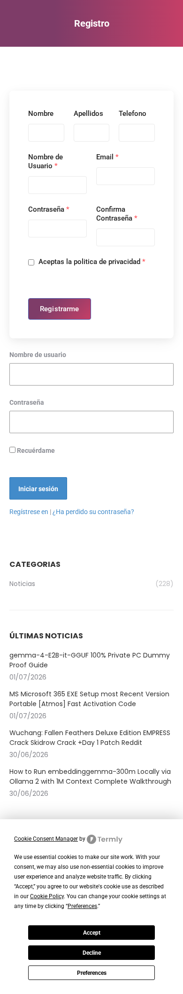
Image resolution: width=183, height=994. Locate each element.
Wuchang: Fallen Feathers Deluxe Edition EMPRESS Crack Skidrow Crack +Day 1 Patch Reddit (89, 737)
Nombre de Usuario (45, 161)
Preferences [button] (82, 906)
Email (107, 157)
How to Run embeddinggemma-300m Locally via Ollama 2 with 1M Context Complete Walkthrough (90, 776)
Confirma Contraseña (116, 213)
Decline (92, 953)
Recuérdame (35, 450)
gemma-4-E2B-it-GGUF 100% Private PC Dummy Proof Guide (89, 660)
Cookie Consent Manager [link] (46, 839)
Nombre (40, 113)
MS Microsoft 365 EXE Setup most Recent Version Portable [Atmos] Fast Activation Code (89, 698)
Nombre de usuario (37, 354)
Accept (91, 933)
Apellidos (88, 113)
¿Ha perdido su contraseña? (93, 511)
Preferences (92, 973)
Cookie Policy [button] (47, 896)
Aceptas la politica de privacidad (91, 261)
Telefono (132, 113)
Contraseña (48, 209)
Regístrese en (28, 511)
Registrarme (59, 309)
